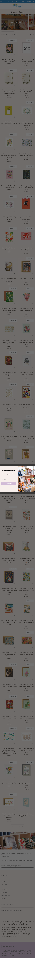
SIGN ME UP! (9, 483)
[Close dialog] (34, 467)
